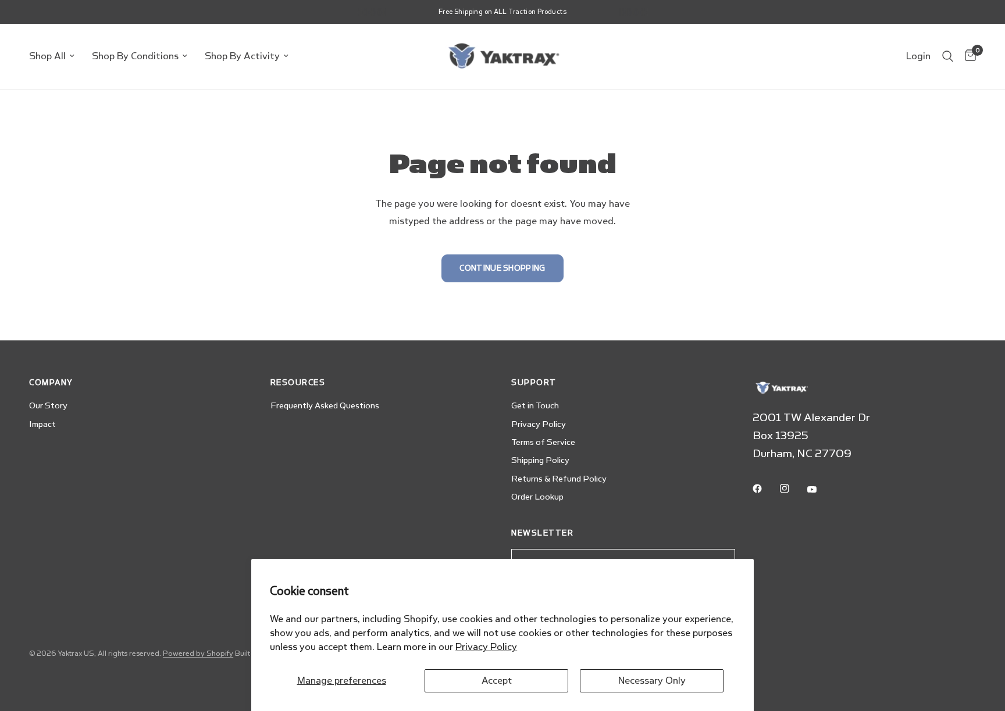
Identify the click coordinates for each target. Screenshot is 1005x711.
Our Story (48, 406)
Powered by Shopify (198, 653)
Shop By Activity (242, 56)
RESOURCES (298, 382)
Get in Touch (535, 406)
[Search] (947, 56)
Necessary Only (652, 680)
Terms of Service (543, 442)
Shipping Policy (540, 460)
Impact (42, 424)
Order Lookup (537, 497)
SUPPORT (534, 382)
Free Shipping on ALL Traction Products (502, 12)
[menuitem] (56, 56)
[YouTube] (820, 489)
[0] (967, 56)
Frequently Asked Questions (324, 406)
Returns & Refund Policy (559, 479)
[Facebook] (765, 488)
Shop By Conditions (135, 56)
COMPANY (51, 382)
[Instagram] (793, 488)
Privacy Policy (486, 646)
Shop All (47, 56)
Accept (497, 680)
